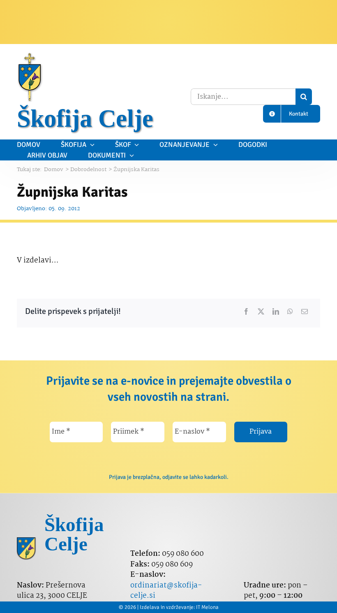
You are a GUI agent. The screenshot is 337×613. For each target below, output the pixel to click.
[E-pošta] (304, 311)
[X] (261, 311)
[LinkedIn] (275, 311)
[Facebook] (246, 311)
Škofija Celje (85, 118)
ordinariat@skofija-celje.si (166, 591)
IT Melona (207, 607)
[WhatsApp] (290, 311)
